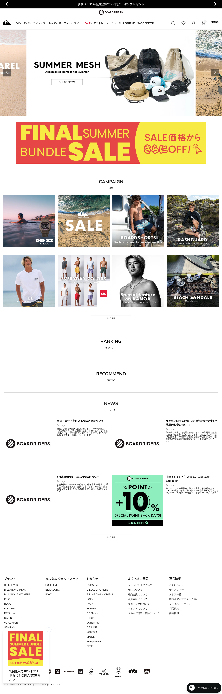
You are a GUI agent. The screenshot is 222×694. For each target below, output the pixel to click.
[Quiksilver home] (7, 23)
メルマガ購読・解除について (144, 613)
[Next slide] (215, 72)
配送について (135, 589)
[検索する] (173, 23)
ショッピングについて (140, 585)
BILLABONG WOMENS (17, 594)
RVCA (7, 604)
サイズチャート (177, 589)
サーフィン (65, 23)
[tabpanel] (111, 73)
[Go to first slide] (215, 4)
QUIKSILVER (11, 585)
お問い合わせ (176, 585)
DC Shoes (9, 613)
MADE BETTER (145, 23)
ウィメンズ (39, 23)
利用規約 (174, 608)
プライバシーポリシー (181, 604)
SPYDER (91, 636)
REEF (90, 646)
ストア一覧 (175, 594)
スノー (77, 23)
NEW (17, 23)
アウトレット (101, 23)
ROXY (7, 599)
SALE (88, 23)
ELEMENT (10, 608)
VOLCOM (92, 632)
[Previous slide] (7, 4)
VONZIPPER (11, 622)
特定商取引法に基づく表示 (183, 599)
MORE (111, 318)
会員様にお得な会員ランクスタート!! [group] (111, 4)
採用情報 (174, 613)
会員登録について (137, 599)
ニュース (116, 23)
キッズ (52, 23)
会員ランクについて (139, 604)
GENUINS (92, 627)
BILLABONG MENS (15, 589)
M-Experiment (95, 641)
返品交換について (137, 594)
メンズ (26, 23)
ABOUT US (129, 23)
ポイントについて (137, 608)
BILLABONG (52, 589)
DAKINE (8, 618)
